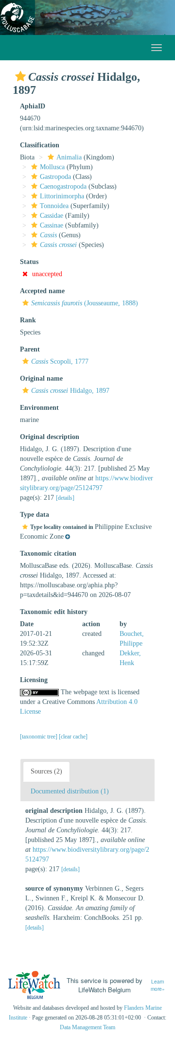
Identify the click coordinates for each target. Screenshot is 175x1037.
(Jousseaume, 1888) (84, 303)
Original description (49, 436)
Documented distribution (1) (70, 791)
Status (29, 261)
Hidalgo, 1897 (70, 390)
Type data (34, 514)
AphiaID (32, 106)
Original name (41, 378)
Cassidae (51, 215)
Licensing (34, 680)
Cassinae (51, 225)
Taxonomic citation (48, 553)
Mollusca (52, 167)
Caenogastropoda (63, 186)
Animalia (69, 157)
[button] (20, 76)
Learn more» (158, 985)
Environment (39, 407)
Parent (30, 349)
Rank (28, 320)
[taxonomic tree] (39, 736)
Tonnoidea (54, 206)
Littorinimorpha (62, 196)
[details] (65, 497)
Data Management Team (87, 1027)
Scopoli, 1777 (59, 361)
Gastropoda (55, 176)
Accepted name (42, 291)
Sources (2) (46, 771)
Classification (39, 145)
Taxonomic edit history (54, 611)
